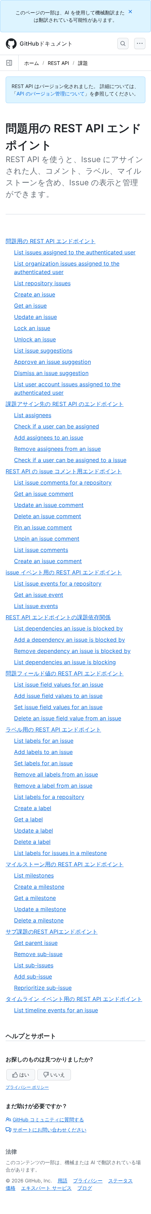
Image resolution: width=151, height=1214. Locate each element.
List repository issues (42, 283)
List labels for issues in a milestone (60, 852)
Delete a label (32, 841)
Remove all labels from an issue (56, 774)
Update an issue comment (49, 504)
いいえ (57, 1075)
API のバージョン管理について (51, 93)
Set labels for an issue (43, 763)
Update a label (33, 830)
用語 (62, 1180)
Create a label (32, 808)
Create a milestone (39, 886)
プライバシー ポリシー (27, 1087)
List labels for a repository (49, 796)
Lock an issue (32, 328)
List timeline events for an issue (56, 1010)
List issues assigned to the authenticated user (75, 252)
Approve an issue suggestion (52, 361)
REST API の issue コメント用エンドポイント (66, 471)
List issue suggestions (43, 350)
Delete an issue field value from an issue (67, 718)
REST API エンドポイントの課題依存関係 (61, 617)
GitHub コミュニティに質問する (48, 1119)
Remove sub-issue (38, 954)
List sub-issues (33, 965)
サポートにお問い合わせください (49, 1130)
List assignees (32, 415)
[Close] (131, 11)
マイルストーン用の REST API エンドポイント (67, 864)
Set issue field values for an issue (58, 707)
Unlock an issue (35, 339)
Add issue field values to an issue (58, 695)
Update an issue (35, 316)
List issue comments (41, 549)
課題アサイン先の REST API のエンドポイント (67, 404)
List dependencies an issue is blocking (65, 662)
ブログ (84, 1188)
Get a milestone (35, 897)
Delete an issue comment (47, 516)
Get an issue (30, 305)
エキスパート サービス (46, 1188)
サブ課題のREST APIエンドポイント (54, 932)
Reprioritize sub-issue (43, 987)
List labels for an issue (43, 740)
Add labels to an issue (43, 751)
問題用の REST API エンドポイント (53, 241)
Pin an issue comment (43, 527)
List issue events (36, 605)
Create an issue (34, 294)
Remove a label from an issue (53, 785)
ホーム (31, 63)
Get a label (28, 819)
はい (24, 1075)
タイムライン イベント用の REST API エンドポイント (75, 999)
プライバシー (88, 1180)
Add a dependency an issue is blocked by (69, 639)
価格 (10, 1188)
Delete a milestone (39, 920)
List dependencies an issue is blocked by (68, 628)
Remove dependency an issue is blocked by (72, 650)
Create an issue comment (48, 561)
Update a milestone (40, 909)
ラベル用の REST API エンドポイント (56, 730)
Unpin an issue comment (46, 538)
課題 (83, 63)
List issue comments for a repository (63, 482)
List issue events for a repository (57, 583)
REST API (58, 63)
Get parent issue (36, 942)
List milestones (34, 875)
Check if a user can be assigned (56, 426)
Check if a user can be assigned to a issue (70, 459)
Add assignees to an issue (48, 437)
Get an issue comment (43, 493)
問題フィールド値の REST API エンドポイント (67, 673)
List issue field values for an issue (58, 684)
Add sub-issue (33, 976)
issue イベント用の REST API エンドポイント (66, 572)
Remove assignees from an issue (57, 448)
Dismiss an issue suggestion (51, 372)
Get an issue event (38, 594)
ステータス (120, 1180)
